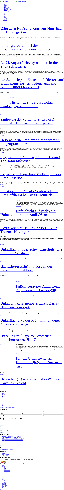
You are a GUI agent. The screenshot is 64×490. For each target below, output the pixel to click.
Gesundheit (5, 21)
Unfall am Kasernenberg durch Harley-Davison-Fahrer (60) (30, 305)
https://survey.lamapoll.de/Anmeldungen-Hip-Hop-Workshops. (11, 184)
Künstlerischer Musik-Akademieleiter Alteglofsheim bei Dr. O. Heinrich (29, 193)
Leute (5, 6)
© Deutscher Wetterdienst (4, 416)
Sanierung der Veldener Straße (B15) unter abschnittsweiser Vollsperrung (28, 121)
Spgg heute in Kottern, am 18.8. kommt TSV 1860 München (30, 159)
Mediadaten (5, 22)
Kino (5, 17)
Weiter (3, 404)
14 (2, 402)
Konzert (5, 19)
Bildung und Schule (7, 9)
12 (2, 400)
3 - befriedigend (4, 421)
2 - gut (2, 420)
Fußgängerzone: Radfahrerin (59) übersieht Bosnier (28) (38, 288)
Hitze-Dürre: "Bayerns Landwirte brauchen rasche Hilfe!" (25, 338)
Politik (5, 4)
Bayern (5, 14)
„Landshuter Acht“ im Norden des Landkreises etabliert (26, 268)
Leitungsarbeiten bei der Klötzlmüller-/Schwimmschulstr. (25, 47)
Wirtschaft (5, 20)
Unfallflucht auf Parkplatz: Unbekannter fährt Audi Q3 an (28, 213)
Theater (5, 18)
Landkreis (6, 12)
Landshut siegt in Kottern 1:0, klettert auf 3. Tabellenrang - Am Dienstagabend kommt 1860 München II (31, 83)
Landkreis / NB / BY (5, 474)
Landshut (18, 3)
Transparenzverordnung (6, 455)
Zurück (3, 394)
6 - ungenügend (4, 424)
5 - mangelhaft (4, 423)
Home (18, 2)
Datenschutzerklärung (6, 454)
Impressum (4, 453)
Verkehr (5, 10)
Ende (3, 405)
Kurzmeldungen (7, 11)
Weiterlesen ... (2, 40)
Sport (4, 15)
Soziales (5, 5)
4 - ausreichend (4, 422)
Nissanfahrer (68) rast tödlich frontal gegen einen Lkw (27, 104)
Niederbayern (6, 13)
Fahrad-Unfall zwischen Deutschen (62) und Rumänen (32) (39, 362)
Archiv (4, 23)
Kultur (4, 16)
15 (2, 403)
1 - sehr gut (3, 419)
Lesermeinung (4, 485)
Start (3, 393)
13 (2, 401)
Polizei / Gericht (7, 7)
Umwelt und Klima (7, 8)
